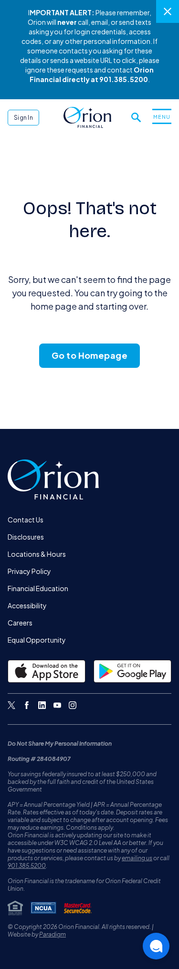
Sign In (23, 117)
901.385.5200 (27, 865)
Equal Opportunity (37, 640)
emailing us (137, 858)
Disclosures (26, 536)
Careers (20, 622)
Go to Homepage (89, 355)
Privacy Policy (29, 571)
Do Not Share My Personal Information (60, 743)
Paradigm (52, 934)
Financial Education (38, 588)
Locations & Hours (37, 554)
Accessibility (27, 605)
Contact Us (25, 519)
